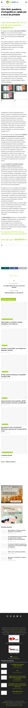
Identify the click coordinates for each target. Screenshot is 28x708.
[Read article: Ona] (4, 672)
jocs (10, 631)
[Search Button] (26, 2)
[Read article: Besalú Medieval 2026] (4, 693)
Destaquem (7, 6)
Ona (17, 670)
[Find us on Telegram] (17, 616)
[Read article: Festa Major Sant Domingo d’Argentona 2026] (4, 666)
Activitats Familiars (7, 319)
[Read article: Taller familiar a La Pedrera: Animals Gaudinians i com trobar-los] (14, 311)
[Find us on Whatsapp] (20, 616)
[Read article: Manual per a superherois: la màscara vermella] (4, 559)
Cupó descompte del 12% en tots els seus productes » (13, 25)
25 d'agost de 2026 (5, 352)
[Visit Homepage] (13, 2)
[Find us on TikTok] (14, 616)
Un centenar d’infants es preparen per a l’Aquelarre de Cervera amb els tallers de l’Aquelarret (17, 545)
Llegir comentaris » (14, 275)
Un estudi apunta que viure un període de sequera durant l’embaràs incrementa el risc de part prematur (17, 538)
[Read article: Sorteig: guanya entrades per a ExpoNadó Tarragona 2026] (14, 364)
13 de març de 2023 (5, 17)
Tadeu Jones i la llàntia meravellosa (16, 551)
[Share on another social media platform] (23, 268)
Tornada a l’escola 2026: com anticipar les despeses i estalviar (13, 349)
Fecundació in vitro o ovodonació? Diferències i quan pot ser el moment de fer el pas (13, 429)
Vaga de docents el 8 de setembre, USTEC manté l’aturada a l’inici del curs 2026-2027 (13, 402)
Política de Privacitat (14, 705)
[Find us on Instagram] (11, 616)
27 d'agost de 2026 (5, 326)
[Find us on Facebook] (7, 616)
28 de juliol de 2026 (6, 432)
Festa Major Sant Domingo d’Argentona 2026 (17, 665)
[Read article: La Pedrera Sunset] (14, 444)
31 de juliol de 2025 (18, 672)
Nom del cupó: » (13, 241)
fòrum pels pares (20, 631)
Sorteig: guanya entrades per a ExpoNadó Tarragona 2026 (13, 375)
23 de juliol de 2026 (6, 457)
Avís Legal (8, 705)
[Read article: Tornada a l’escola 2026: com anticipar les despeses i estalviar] (14, 337)
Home (2, 6)
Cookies (20, 705)
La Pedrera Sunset (6, 455)
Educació (4, 345)
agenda (7, 631)
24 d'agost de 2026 (5, 378)
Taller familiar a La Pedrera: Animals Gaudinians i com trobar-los (11, 323)
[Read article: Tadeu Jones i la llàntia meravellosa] (4, 553)
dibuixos (13, 631)
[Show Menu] (1, 2)
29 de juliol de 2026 (18, 667)
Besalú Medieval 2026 (17, 691)
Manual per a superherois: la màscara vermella (17, 558)
